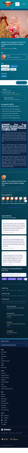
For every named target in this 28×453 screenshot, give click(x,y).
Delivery (3, 394)
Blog (2, 358)
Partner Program (5, 377)
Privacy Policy (12, 433)
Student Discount (5, 361)
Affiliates (3, 379)
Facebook (6, 417)
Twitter (5, 420)
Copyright (3, 405)
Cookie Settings (5, 409)
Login (2, 363)
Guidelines (3, 401)
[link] (4, 279)
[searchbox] (14, 275)
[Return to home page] (8, 4)
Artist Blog (3, 386)
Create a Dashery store (7, 388)
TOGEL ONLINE (5, 382)
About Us (3, 373)
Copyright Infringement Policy (8, 345)
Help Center (4, 398)
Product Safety (4, 403)
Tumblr (5, 422)
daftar (2, 365)
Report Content (5, 341)
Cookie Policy (19, 433)
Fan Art (3, 354)
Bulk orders (4, 367)
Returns (3, 396)
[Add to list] (3, 198)
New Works (4, 356)
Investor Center (5, 375)
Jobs (2, 384)
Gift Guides (4, 352)
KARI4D (3, 132)
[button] (20, 201)
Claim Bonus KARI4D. (15, 94)
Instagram (6, 415)
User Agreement (4, 433)
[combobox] (17, 4)
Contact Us (4, 407)
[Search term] (17, 4)
